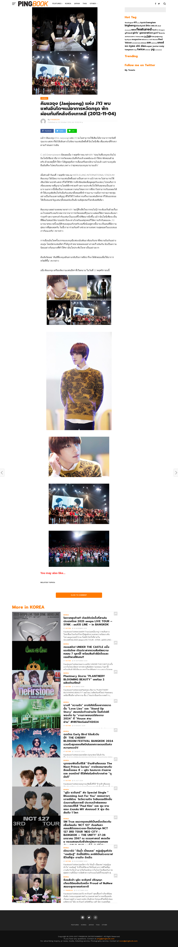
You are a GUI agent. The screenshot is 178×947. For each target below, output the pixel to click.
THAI (85, 3)
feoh (154, 30)
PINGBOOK (55, 119)
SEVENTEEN (136, 43)
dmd (159, 26)
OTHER (93, 3)
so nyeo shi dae (135, 46)
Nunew (155, 39)
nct (150, 39)
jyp (149, 36)
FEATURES (57, 3)
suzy (161, 46)
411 (135, 22)
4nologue (129, 22)
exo (133, 30)
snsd (160, 42)
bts (148, 25)
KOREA (68, 3)
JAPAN (77, 3)
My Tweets (130, 70)
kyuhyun (128, 39)
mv (148, 40)
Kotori (68, 628)
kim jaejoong (157, 36)
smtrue (154, 43)
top (135, 50)
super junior (152, 46)
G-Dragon (161, 30)
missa (144, 39)
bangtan (151, 22)
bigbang (130, 25)
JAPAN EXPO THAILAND (134, 37)
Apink (143, 22)
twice (141, 49)
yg (153, 49)
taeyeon (129, 49)
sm (149, 42)
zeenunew (158, 50)
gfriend (128, 33)
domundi (128, 30)
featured (144, 29)
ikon (161, 33)
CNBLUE (153, 26)
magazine (136, 39)
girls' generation (142, 33)
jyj (145, 36)
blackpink (141, 25)
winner (148, 50)
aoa (138, 23)
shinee (143, 43)
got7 (156, 32)
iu (164, 33)
